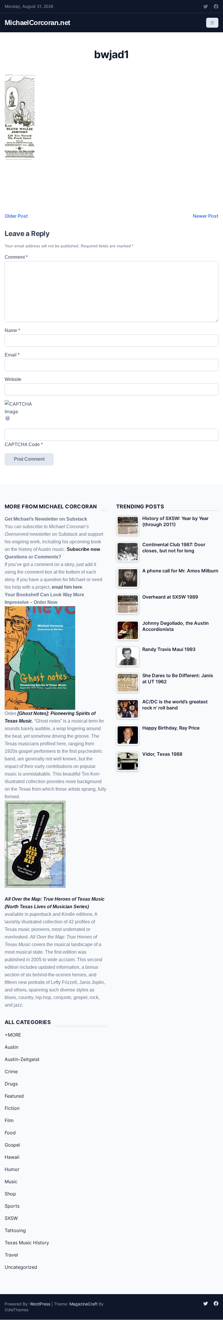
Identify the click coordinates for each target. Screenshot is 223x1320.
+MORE (13, 1035)
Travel (11, 1255)
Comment (16, 257)
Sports (12, 1206)
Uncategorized (21, 1267)
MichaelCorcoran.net (37, 22)
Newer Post (205, 216)
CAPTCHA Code (22, 444)
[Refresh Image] (111, 418)
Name (12, 330)
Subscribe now (83, 549)
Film (9, 1120)
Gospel (12, 1145)
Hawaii (12, 1157)
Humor (12, 1169)
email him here (67, 587)
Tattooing (15, 1230)
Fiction (12, 1108)
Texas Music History (27, 1243)
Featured (14, 1096)
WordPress (40, 1303)
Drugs (11, 1084)
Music (11, 1181)
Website (13, 379)
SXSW (11, 1218)
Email (12, 354)
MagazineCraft (83, 1303)
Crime (11, 1071)
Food (10, 1133)
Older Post (16, 216)
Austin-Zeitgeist (22, 1059)
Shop (10, 1194)
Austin (11, 1047)
